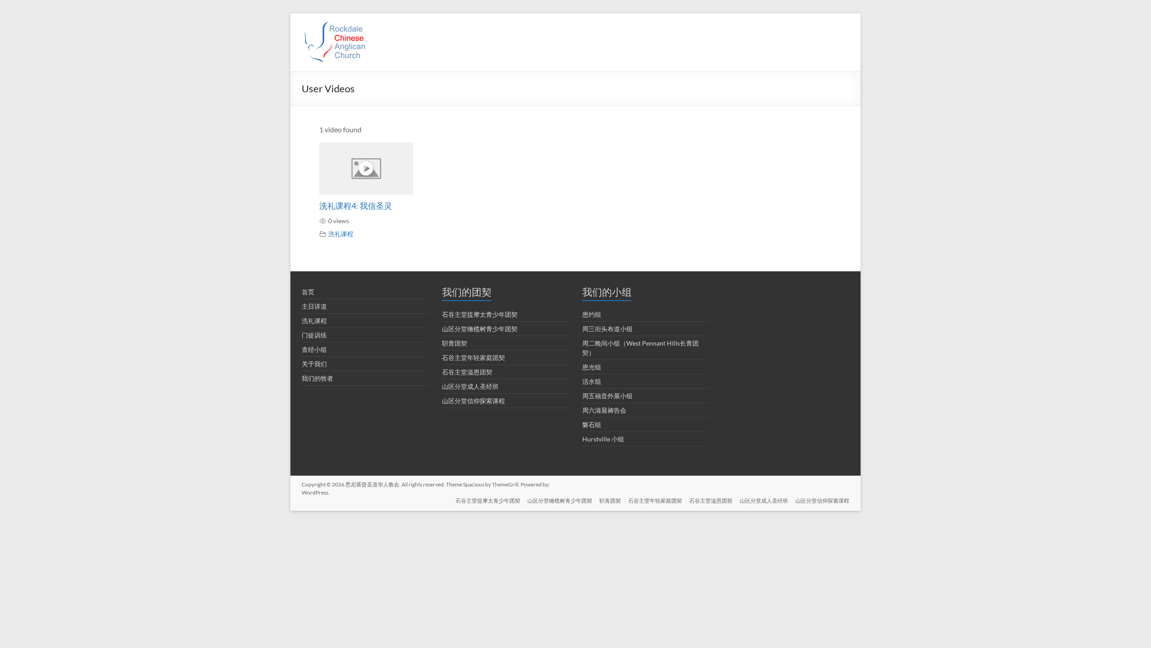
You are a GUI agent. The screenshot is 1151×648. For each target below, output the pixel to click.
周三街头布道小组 (607, 329)
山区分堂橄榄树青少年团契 (480, 329)
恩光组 (591, 367)
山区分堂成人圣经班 (470, 386)
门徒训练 (314, 335)
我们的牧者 (317, 378)
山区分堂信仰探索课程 (473, 401)
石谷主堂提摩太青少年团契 (480, 314)
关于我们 (314, 364)
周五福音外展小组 (607, 396)
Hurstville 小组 (603, 439)
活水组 (591, 381)
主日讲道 (314, 306)
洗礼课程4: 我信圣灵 (355, 206)
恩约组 (591, 314)
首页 (308, 292)
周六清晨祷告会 (604, 410)
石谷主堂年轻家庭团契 (473, 357)
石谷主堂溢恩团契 (467, 372)
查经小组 (314, 349)
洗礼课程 (340, 234)
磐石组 (591, 424)
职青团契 (454, 343)
